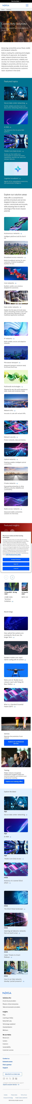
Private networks (9, 483)
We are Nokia (7, 1035)
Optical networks (10, 459)
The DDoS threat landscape (13, 909)
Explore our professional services (16, 743)
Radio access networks (12, 509)
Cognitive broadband (11, 178)
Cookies (6, 1095)
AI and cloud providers (9, 1001)
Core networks (9, 283)
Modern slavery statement (21, 1097)
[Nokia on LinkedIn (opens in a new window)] (16, 1078)
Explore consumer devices (10, 1085)
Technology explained (9, 1024)
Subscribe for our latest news (12, 1074)
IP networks (8, 339)
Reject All (16, 564)
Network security (10, 437)
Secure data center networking (14, 103)
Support (5, 1068)
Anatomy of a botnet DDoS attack (13, 882)
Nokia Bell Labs (7, 1021)
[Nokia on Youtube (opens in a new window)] (7, 1078)
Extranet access (7, 1061)
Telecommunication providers (11, 1007)
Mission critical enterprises (10, 1004)
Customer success (8, 1050)
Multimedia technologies (12, 386)
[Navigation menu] (27, 6)
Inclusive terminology (8, 1097)
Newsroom (6, 1038)
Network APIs (8, 410)
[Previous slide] (6, 577)
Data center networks (11, 307)
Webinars (5, 1030)
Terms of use (24, 1095)
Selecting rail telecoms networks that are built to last (15, 932)
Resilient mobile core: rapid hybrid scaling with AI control (13, 659)
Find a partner (7, 1065)
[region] (16, 552)
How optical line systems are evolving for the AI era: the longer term (13, 635)
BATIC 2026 (25, 597)
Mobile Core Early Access (12, 151)
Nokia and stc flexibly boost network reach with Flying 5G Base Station (13, 682)
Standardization (7, 1027)
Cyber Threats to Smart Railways (12, 956)
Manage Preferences (16, 559)
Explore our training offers (14, 781)
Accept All (16, 568)
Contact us (6, 1058)
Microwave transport (11, 362)
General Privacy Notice (16, 554)
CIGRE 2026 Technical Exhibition (8, 599)
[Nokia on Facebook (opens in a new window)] (13, 1078)
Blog (4, 1015)
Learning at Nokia (8, 1018)
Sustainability (7, 1047)
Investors (5, 1044)
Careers (5, 1041)
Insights (5, 1012)
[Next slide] (12, 577)
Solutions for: (7, 998)
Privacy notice (14, 1095)
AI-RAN (6, 127)
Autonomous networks (12, 233)
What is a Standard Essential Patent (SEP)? (13, 705)
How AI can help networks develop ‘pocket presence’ (13, 980)
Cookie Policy (8, 554)
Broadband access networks (13, 257)
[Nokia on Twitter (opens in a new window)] (10, 1078)
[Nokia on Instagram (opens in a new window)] (4, 1078)
